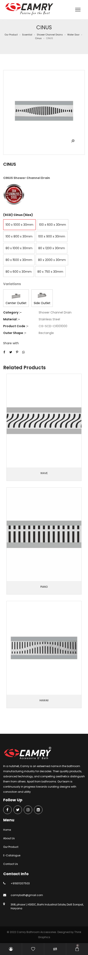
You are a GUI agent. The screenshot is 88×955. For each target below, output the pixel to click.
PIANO (44, 587)
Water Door (73, 34)
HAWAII (44, 700)
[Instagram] (28, 810)
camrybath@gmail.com (27, 895)
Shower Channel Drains (50, 34)
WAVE (44, 473)
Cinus (38, 38)
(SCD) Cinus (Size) (18, 215)
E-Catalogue (11, 855)
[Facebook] (7, 810)
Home (7, 830)
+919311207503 (20, 883)
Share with (11, 343)
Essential (27, 34)
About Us (9, 838)
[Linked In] (38, 810)
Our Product (11, 34)
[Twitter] (17, 810)
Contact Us (10, 864)
